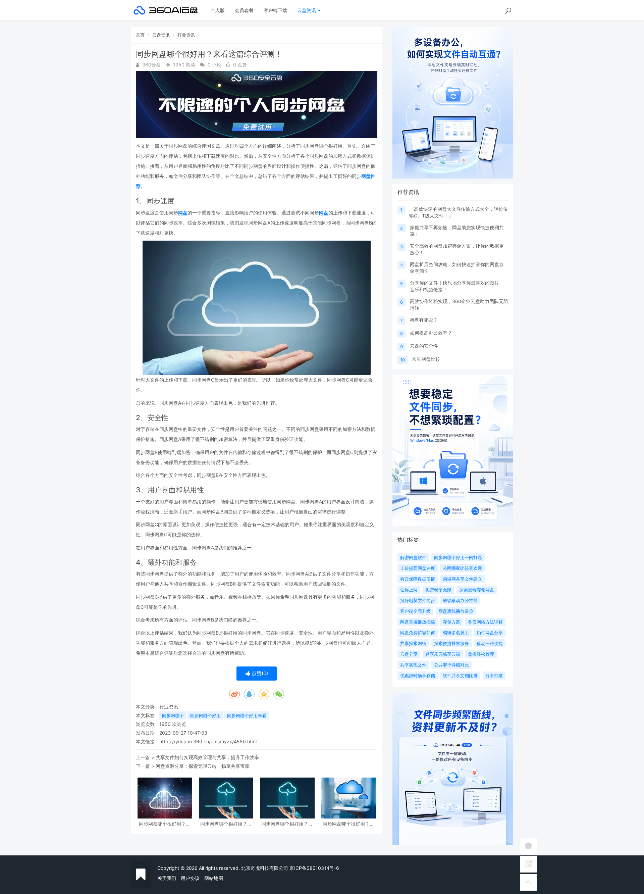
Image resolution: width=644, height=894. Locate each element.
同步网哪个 (173, 715)
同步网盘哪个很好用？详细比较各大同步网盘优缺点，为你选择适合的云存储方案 (287, 823)
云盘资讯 (307, 10)
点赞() (259, 673)
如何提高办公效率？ (431, 333)
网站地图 (213, 878)
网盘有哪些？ (424, 319)
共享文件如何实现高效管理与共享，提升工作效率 (207, 757)
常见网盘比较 (426, 359)
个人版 (218, 10)
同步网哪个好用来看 (246, 715)
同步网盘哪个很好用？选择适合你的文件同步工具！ (165, 823)
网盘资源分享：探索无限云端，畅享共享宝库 (203, 766)
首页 (140, 35)
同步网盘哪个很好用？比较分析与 (226, 823)
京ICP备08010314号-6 (314, 868)
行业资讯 (186, 35)
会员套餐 (244, 10)
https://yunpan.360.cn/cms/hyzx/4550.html (208, 741)
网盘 (182, 212)
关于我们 (166, 878)
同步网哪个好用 (205, 715)
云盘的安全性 (424, 346)
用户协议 (190, 878)
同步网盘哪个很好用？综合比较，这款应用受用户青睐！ (348, 823)
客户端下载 (275, 10)
